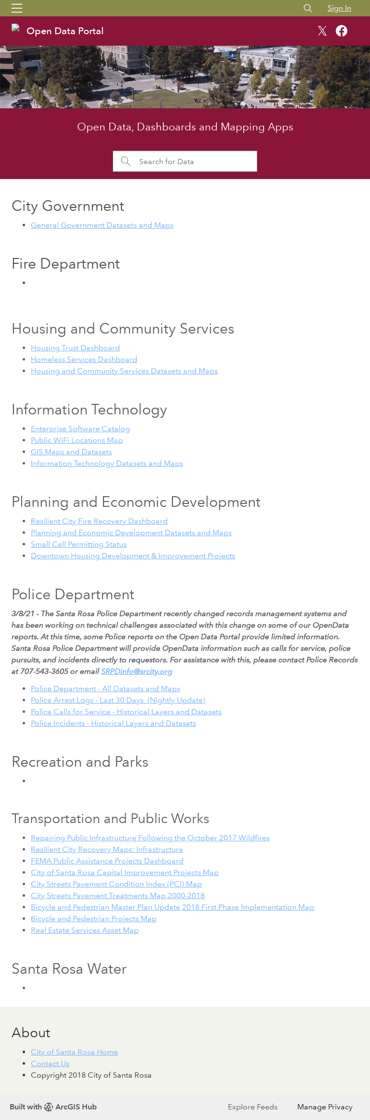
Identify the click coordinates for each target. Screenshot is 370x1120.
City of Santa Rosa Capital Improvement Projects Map (125, 872)
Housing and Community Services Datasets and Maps (124, 370)
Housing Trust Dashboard (75, 347)
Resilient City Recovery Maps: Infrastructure (107, 849)
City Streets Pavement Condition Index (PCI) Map (116, 883)
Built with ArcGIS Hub (53, 1106)
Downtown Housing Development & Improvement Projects (133, 555)
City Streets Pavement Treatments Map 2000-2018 (118, 895)
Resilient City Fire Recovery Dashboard (99, 521)
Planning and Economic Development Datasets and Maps (131, 532)
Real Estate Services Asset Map (85, 930)
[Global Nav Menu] (17, 8)
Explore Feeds (253, 1106)
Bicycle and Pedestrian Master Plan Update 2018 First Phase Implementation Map (172, 907)
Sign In (339, 8)
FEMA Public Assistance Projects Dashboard (107, 860)
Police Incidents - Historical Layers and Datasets (113, 723)
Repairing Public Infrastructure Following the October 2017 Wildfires (150, 837)
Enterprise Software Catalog (80, 428)
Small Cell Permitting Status (79, 544)
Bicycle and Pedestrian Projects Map (94, 918)
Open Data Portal (65, 31)
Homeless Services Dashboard (84, 359)
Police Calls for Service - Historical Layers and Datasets (126, 711)
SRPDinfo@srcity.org (136, 671)
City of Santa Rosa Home (74, 1051)
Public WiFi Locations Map (77, 440)
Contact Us (50, 1063)
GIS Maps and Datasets (71, 451)
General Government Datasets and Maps (102, 225)
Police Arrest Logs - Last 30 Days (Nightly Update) (118, 700)
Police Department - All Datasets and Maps (105, 688)
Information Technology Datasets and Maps (107, 463)
